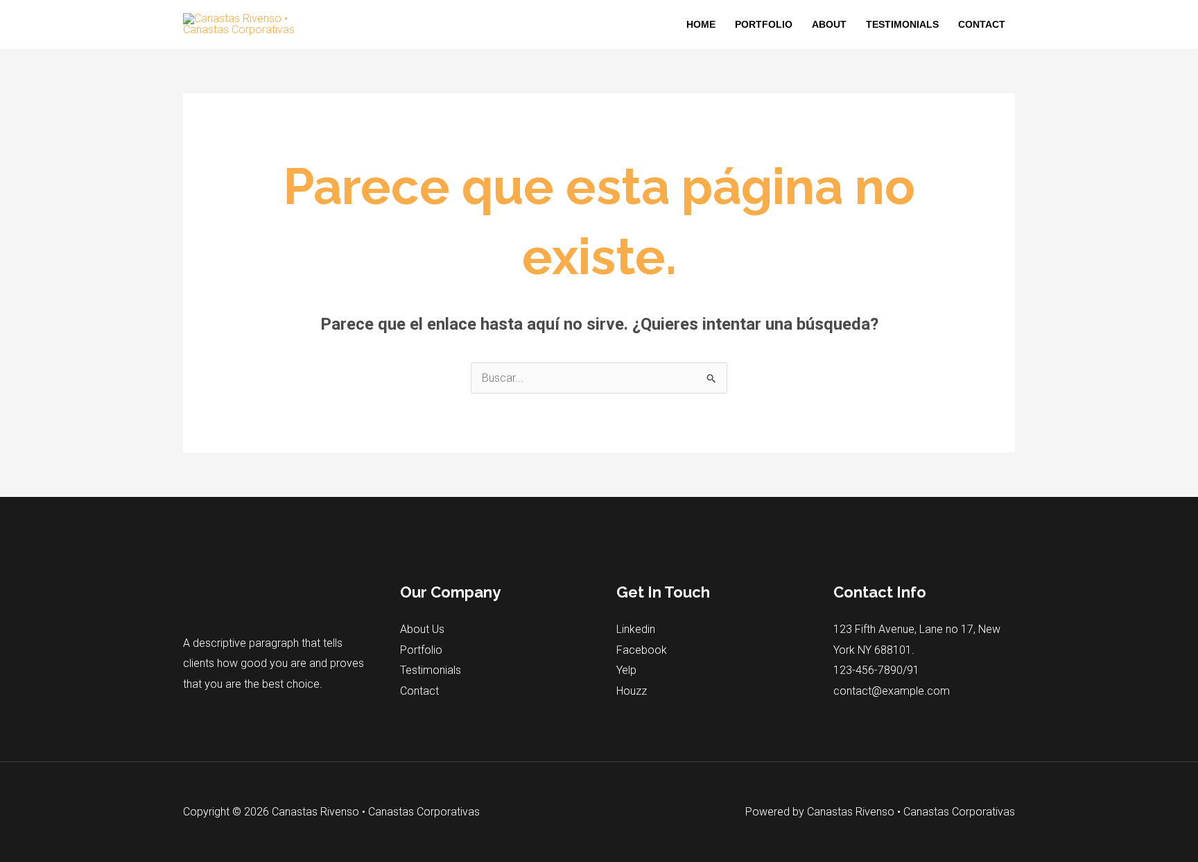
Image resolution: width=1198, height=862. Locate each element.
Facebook (641, 650)
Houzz (631, 691)
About (829, 24)
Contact (981, 24)
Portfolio (763, 24)
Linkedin (635, 629)
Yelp (626, 670)
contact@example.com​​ (891, 691)
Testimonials (902, 24)
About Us (422, 629)
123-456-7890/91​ (876, 670)
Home (700, 24)
